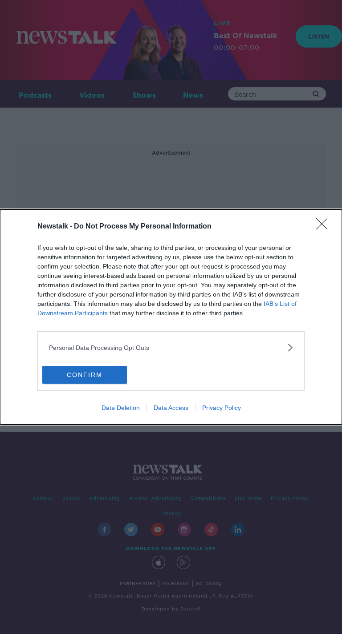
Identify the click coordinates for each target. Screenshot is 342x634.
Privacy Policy (221, 407)
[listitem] (171, 347)
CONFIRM (84, 374)
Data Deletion (121, 407)
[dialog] (171, 317)
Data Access (171, 407)
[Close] (324, 226)
